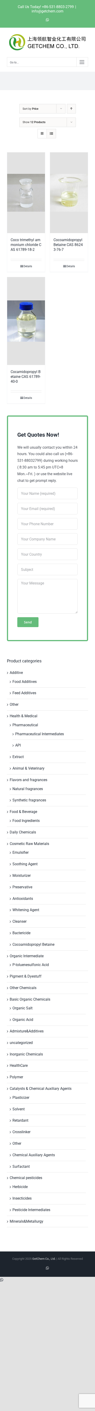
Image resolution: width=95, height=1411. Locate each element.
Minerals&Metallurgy (26, 1221)
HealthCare (19, 1065)
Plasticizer (20, 1097)
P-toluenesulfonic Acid (30, 965)
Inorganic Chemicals (26, 1054)
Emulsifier (20, 852)
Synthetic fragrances (29, 800)
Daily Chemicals (23, 832)
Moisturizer (21, 875)
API (18, 745)
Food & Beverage (23, 811)
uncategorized (21, 1042)
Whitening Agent (25, 910)
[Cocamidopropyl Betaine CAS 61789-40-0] (26, 321)
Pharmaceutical (25, 725)
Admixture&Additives (27, 1031)
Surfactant (21, 1166)
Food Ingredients (26, 820)
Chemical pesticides (26, 1178)
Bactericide (21, 933)
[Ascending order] (71, 108)
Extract (18, 757)
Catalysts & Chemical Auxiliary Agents (40, 1088)
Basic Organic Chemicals (30, 999)
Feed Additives (24, 693)
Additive (16, 672)
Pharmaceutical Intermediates (39, 734)
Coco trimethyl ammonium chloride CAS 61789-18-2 (26, 245)
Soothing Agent (25, 864)
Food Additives (24, 681)
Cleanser (19, 921)
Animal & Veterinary (28, 768)
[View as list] (51, 133)
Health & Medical (23, 716)
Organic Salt (22, 1008)
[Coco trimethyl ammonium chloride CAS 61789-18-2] (26, 192)
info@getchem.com (47, 11)
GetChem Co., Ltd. (44, 1258)
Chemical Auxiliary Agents (33, 1155)
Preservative (22, 887)
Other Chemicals (23, 988)
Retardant (20, 1120)
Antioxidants (22, 898)
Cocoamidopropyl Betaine (33, 944)
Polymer (16, 1077)
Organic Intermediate (27, 956)
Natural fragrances (27, 789)
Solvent (18, 1109)
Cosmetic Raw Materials (29, 844)
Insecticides (22, 1198)
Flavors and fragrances (28, 780)
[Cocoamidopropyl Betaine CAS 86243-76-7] (69, 192)
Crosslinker (21, 1132)
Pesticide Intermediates (31, 1210)
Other (14, 704)
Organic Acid (22, 1019)
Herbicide (20, 1187)
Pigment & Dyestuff (26, 976)
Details (28, 266)
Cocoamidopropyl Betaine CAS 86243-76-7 (68, 245)
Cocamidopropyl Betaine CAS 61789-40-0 (26, 377)
